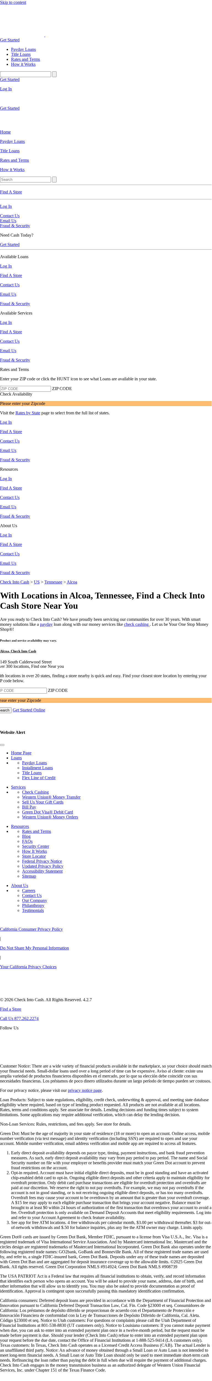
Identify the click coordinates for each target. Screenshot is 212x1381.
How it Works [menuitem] (23, 64)
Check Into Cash (14, 582)
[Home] (22, 35)
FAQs (27, 841)
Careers (28, 890)
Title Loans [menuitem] (21, 54)
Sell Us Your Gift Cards (42, 802)
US (37, 582)
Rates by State (27, 412)
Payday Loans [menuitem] (23, 49)
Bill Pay (29, 807)
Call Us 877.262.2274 (19, 1018)
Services (18, 787)
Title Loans (32, 772)
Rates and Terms (36, 831)
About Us (19, 885)
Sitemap (29, 876)
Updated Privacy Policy (42, 866)
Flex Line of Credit (38, 777)
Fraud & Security (15, 225)
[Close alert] (2, 745)
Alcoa (72, 582)
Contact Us (10, 215)
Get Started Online (29, 710)
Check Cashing (35, 792)
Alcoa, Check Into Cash (18, 651)
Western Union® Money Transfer (51, 797)
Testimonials (33, 910)
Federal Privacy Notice (42, 861)
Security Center (35, 846)
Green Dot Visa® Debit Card (47, 812)
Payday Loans (34, 762)
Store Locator (34, 856)
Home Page (21, 752)
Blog (26, 836)
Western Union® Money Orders (50, 817)
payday (46, 624)
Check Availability (16, 394)
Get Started (10, 40)
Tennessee (53, 582)
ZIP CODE (62, 388)
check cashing (137, 624)
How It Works (34, 851)
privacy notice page (85, 1090)
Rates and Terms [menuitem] (25, 59)
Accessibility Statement (42, 871)
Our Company (34, 900)
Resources (20, 826)
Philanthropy (33, 905)
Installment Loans (37, 767)
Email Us (8, 220)
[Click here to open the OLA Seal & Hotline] (12, 1056)
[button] (106, 738)
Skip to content (13, 2)
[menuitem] (106, 132)
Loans (16, 757)
